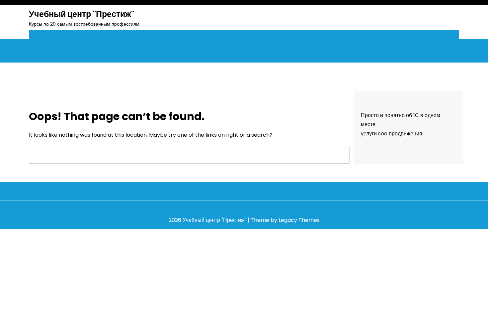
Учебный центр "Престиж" (81, 14)
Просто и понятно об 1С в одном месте (400, 119)
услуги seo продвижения (391, 133)
